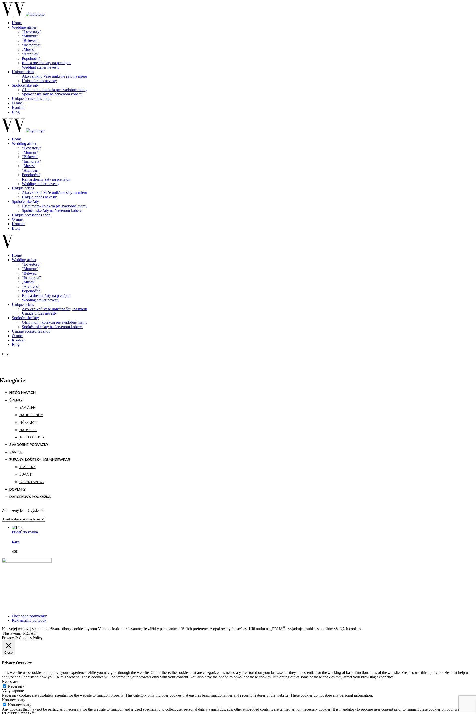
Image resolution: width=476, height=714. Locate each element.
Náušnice (28, 430)
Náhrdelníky (31, 415)
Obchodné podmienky (29, 616)
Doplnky (17, 489)
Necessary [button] (10, 681)
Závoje (16, 452)
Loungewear (31, 482)
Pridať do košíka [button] (25, 532)
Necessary (16, 686)
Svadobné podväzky (28, 444)
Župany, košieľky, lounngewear (39, 459)
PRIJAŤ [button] (29, 633)
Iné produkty (32, 437)
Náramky (27, 422)
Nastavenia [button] (12, 633)
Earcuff (27, 407)
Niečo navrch (22, 392)
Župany (26, 474)
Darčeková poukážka (30, 497)
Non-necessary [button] (13, 700)
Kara (15, 542)
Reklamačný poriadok (29, 620)
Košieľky (27, 467)
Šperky (16, 400)
